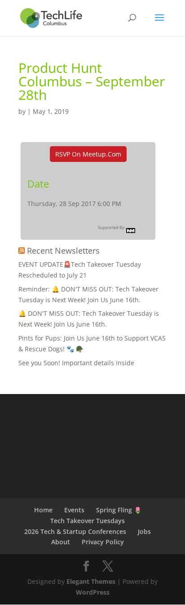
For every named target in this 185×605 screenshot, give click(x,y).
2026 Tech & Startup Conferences (75, 531)
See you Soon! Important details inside (76, 363)
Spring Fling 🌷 (118, 510)
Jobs (144, 531)
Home (43, 510)
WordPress (93, 592)
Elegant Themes (90, 581)
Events (74, 510)
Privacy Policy (103, 542)
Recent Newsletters (63, 250)
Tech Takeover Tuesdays (87, 520)
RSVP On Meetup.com (88, 154)
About (60, 542)
